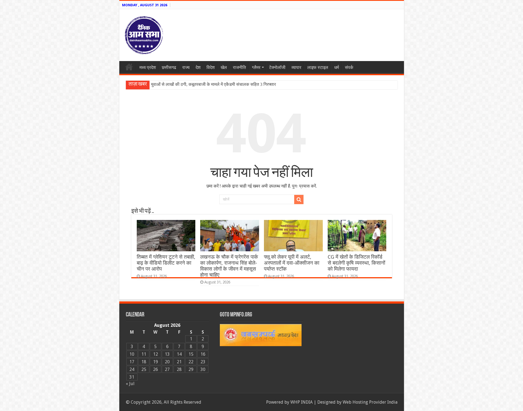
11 (143, 354)
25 (143, 369)
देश (198, 67)
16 (202, 354)
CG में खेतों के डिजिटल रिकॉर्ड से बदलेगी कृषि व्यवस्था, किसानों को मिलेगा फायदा (356, 263)
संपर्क (349, 67)
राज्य (186, 67)
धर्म (336, 67)
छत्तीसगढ (169, 67)
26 (155, 369)
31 (131, 377)
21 (179, 361)
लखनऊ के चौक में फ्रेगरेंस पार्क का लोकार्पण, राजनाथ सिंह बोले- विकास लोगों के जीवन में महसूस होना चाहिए (229, 266)
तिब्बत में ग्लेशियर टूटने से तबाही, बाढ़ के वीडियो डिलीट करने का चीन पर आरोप (166, 263)
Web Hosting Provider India (370, 402)
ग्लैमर (256, 67)
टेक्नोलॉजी (277, 67)
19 (155, 361)
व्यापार (296, 67)
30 (202, 369)
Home (129, 66)
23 (202, 361)
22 (190, 361)
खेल (224, 67)
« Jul (130, 383)
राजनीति (239, 67)
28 (179, 369)
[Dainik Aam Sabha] (143, 34)
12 (155, 354)
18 (143, 361)
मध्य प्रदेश (147, 67)
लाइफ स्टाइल (317, 67)
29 (190, 369)
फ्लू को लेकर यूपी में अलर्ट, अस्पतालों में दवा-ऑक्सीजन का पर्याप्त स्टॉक (291, 263)
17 (131, 361)
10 (131, 354)
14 (179, 354)
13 (167, 354)
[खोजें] (298, 199)
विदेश (210, 67)
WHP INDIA (301, 402)
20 (167, 361)
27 (167, 369)
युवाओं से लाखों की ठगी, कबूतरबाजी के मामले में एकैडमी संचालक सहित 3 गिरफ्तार (213, 84)
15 (190, 354)
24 (131, 369)
